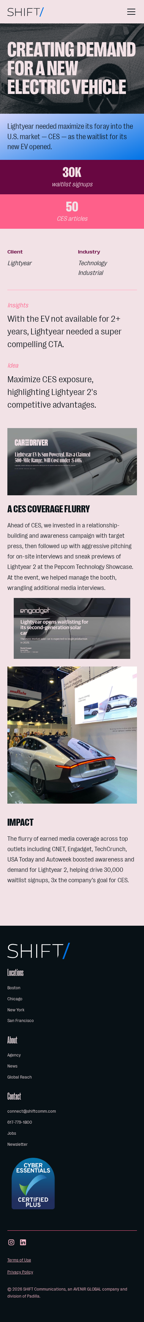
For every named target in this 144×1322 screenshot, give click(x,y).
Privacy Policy (20, 1272)
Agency (14, 1054)
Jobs (11, 1133)
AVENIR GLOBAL (87, 1289)
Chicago (14, 998)
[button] (130, 12)
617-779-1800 (19, 1122)
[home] (25, 12)
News (12, 1066)
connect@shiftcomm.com (31, 1111)
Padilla (33, 1296)
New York (15, 1009)
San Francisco (20, 1020)
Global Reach (19, 1077)
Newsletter (17, 1144)
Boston (13, 987)
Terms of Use (19, 1259)
